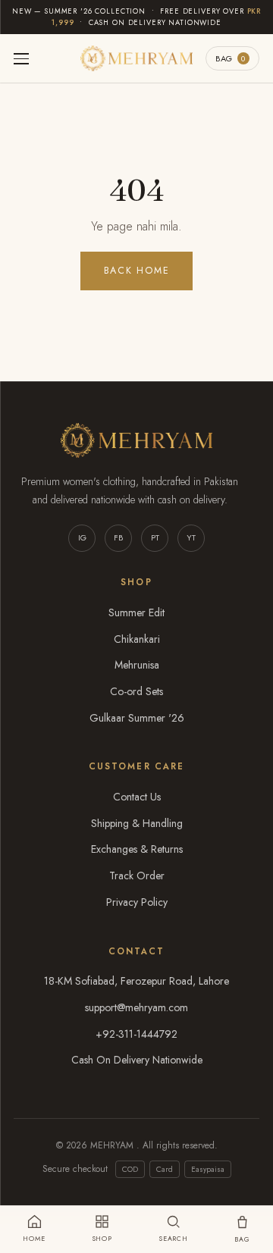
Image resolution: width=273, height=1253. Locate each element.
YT (191, 537)
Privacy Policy (137, 902)
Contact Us (137, 796)
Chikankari (137, 639)
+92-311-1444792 (136, 1034)
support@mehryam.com (136, 1007)
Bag (230, 58)
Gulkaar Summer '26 (136, 717)
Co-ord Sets (136, 691)
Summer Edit (136, 612)
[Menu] (21, 58)
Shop (102, 1238)
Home (34, 1238)
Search (173, 1238)
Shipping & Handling (137, 823)
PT (155, 537)
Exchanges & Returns (137, 849)
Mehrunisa (137, 664)
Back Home (137, 270)
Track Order (137, 875)
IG (82, 537)
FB (118, 537)
